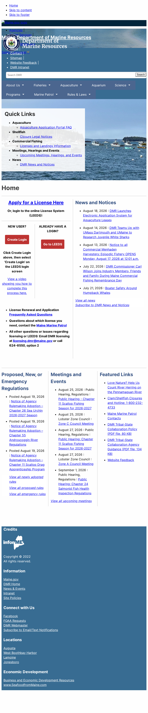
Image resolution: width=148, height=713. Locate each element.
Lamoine (9, 657)
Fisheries (37, 86)
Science (118, 86)
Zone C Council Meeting (76, 424)
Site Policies (12, 598)
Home (13, 5)
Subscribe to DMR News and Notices (102, 305)
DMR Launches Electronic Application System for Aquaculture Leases (107, 215)
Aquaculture (67, 86)
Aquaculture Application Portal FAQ (46, 127)
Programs (11, 96)
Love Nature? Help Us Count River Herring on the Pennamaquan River (125, 387)
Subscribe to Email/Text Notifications (30, 630)
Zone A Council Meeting (75, 464)
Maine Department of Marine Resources (46, 37)
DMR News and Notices (37, 164)
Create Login (17, 239)
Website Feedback (121, 460)
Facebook (10, 616)
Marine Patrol (41, 96)
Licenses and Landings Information (45, 146)
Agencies (16, 30)
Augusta (9, 648)
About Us (11, 86)
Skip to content (20, 10)
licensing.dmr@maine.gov (32, 341)
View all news (85, 300)
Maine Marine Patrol (51, 325)
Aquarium (99, 85)
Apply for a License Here (36, 202)
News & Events (14, 589)
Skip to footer (19, 15)
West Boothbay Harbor (20, 653)
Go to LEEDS (52, 244)
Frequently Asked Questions (30, 314)
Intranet (9, 593)
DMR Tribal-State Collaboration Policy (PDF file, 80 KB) (122, 429)
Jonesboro (11, 662)
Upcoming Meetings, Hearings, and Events (51, 155)
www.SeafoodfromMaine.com (25, 685)
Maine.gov (10, 579)
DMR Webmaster (15, 625)
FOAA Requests (14, 621)
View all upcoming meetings (71, 501)
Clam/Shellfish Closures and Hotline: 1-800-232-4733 (125, 402)
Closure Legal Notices (36, 137)
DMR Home (11, 584)
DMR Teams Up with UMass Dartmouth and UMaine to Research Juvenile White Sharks (111, 232)
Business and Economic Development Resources (38, 680)
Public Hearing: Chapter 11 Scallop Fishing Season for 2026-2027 (75, 443)
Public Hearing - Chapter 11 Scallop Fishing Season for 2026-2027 (76, 403)
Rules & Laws (75, 96)
